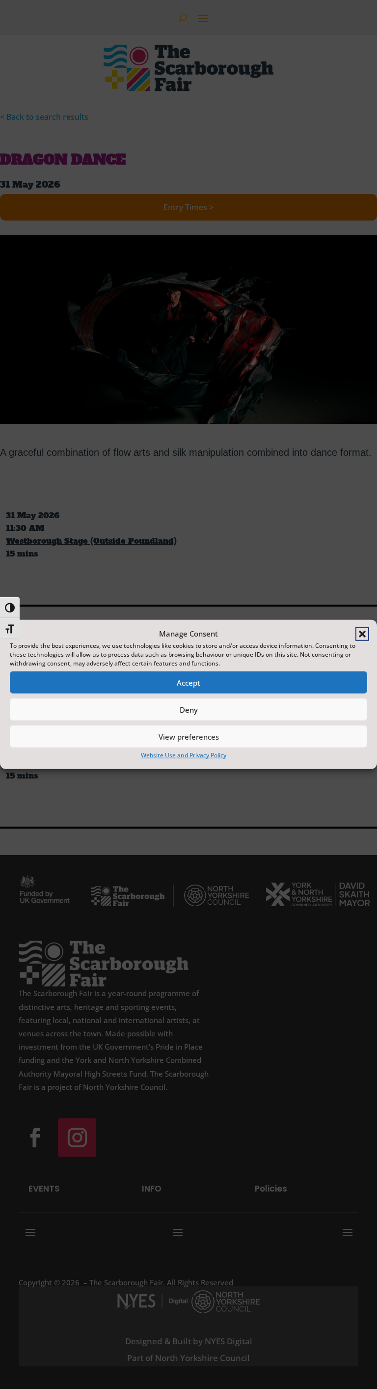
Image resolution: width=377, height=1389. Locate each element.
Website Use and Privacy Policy (183, 755)
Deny (189, 710)
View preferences (189, 737)
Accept (188, 683)
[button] (362, 634)
